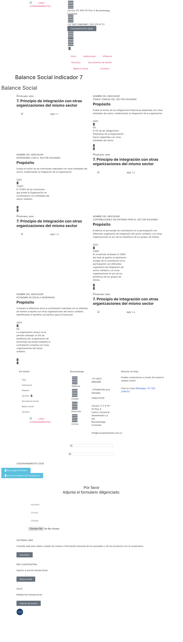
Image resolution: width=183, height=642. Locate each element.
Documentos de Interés (100, 62)
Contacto (105, 68)
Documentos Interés (30, 401)
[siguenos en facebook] (70, 34)
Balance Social (80, 68)
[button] (69, 48)
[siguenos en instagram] (70, 42)
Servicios (76, 62)
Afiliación (107, 56)
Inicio (73, 56)
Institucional (89, 56)
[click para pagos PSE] (19, 612)
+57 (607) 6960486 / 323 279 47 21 (85, 24)
